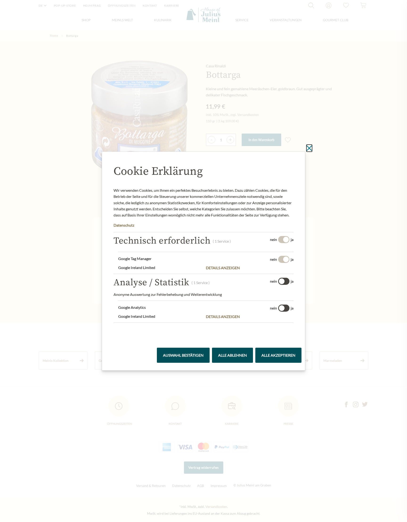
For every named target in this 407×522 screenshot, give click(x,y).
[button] (249, 268)
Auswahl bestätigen (183, 355)
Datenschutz (124, 225)
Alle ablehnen (232, 355)
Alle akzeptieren (278, 355)
